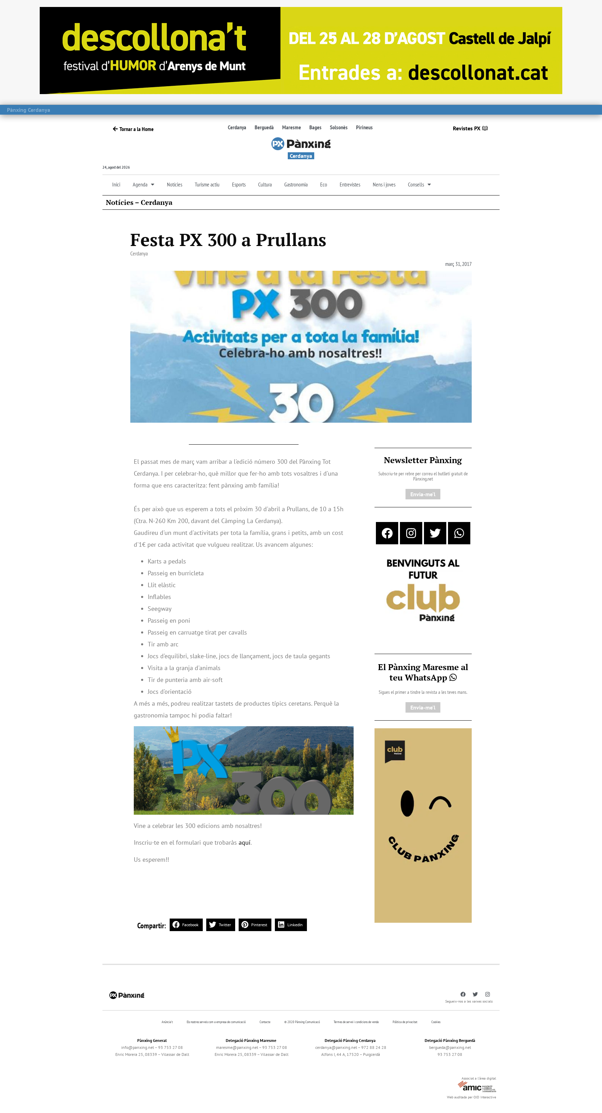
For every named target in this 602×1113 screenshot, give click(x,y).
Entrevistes (350, 184)
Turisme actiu (207, 184)
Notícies (174, 184)
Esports (239, 184)
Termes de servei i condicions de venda (356, 1022)
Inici (116, 184)
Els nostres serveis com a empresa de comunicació (216, 1022)
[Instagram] (411, 533)
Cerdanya (237, 127)
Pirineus (364, 127)
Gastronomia (296, 184)
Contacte (265, 1022)
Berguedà (264, 127)
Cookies (435, 1022)
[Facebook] (387, 533)
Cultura (265, 184)
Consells (416, 184)
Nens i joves (384, 184)
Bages (315, 127)
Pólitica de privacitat (405, 1022)
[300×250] (423, 591)
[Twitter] (435, 533)
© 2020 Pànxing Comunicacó (302, 1022)
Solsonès (339, 127)
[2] (423, 824)
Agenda (140, 184)
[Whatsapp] (459, 533)
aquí (244, 842)
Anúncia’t (167, 1022)
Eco (323, 184)
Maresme (291, 127)
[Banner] (301, 49)
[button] (186, 925)
